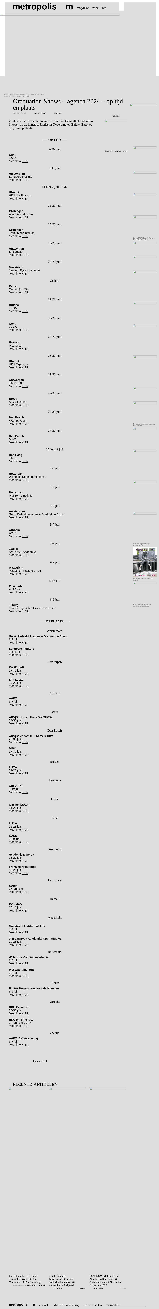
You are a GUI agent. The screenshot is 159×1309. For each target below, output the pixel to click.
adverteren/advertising (66, 1305)
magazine (83, 8)
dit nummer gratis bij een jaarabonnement (141, 544)
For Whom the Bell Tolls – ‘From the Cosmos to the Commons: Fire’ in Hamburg (25, 1279)
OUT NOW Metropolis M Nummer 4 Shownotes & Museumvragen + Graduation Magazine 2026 (106, 1280)
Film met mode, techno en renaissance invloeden (142, 605)
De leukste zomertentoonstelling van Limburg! (144, 424)
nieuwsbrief (113, 1305)
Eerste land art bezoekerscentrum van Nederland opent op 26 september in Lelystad (62, 1280)
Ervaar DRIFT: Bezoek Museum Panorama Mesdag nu (143, 238)
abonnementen (93, 1305)
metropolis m (42, 6)
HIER (25, 161)
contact (43, 1305)
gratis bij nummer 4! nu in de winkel (142, 579)
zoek (95, 8)
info (103, 8)
